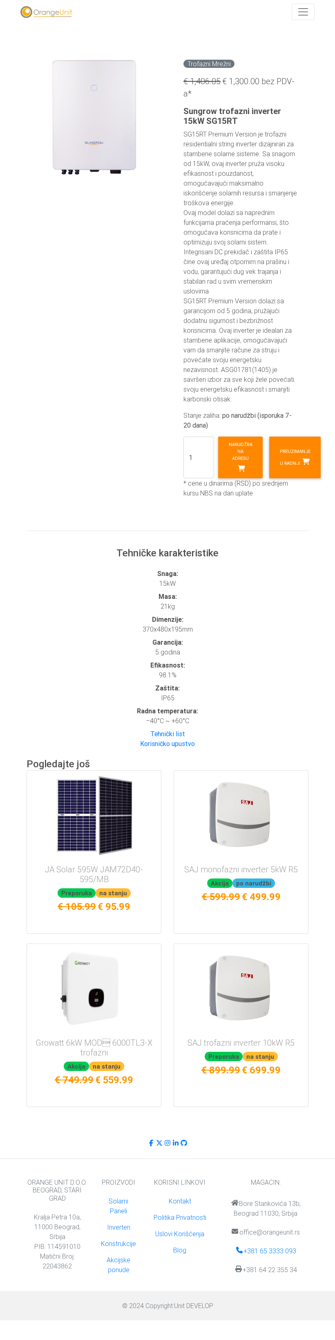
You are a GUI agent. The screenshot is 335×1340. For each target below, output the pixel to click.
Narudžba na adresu (240, 451)
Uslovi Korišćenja (179, 1234)
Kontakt (180, 1201)
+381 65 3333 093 (269, 1251)
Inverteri (118, 1227)
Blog (179, 1250)
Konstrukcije (118, 1243)
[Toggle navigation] (303, 12)
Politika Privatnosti (180, 1217)
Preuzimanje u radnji (295, 457)
